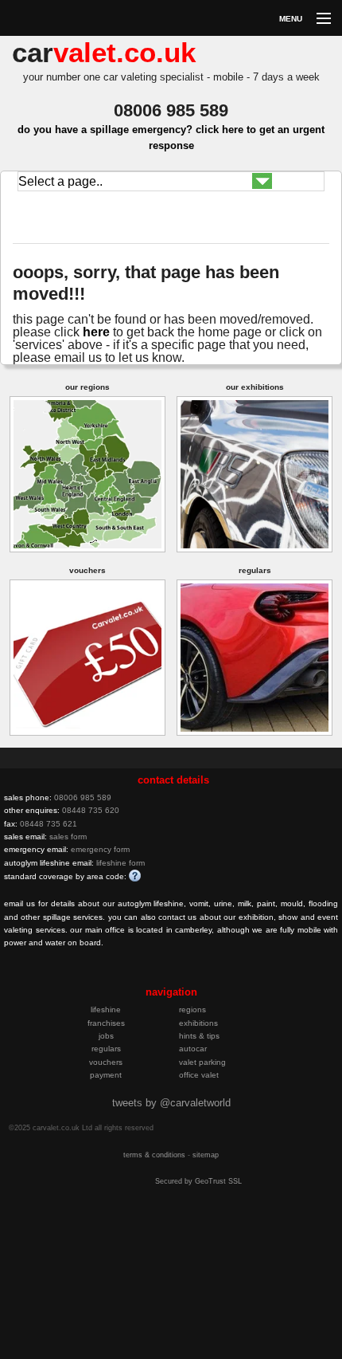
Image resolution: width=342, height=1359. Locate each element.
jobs (106, 1035)
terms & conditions (154, 1155)
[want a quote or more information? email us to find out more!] (146, 976)
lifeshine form (120, 862)
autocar (193, 1048)
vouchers (105, 1062)
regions (192, 1009)
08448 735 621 (48, 823)
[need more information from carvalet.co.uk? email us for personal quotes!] (94, 235)
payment (106, 1074)
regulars (106, 1048)
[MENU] (316, 19)
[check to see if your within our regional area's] (87, 473)
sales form (68, 836)
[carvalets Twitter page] (98, 976)
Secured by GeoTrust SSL (198, 1181)
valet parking (202, 1062)
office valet (199, 1074)
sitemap (205, 1155)
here (96, 332)
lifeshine (106, 1009)
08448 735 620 (90, 810)
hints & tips (199, 1035)
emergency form (100, 849)
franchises (106, 1023)
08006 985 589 (82, 797)
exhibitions (198, 1023)
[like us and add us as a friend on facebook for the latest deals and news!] (78, 235)
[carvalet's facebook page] (122, 976)
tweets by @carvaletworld (171, 1103)
